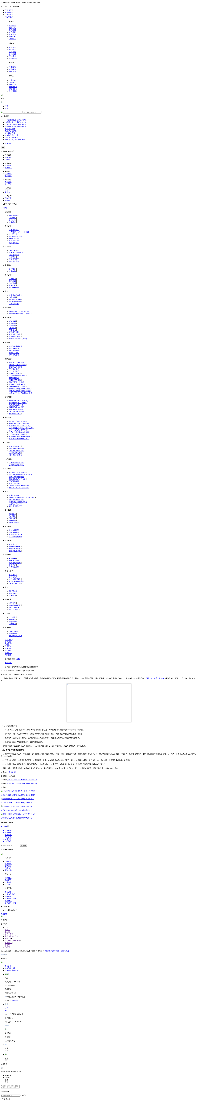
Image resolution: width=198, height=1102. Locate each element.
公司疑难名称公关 (15, 295)
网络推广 (8, 200)
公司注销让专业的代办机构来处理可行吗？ (23, 783)
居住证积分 (13, 593)
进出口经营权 (10, 133)
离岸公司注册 (14, 243)
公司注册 (12, 26)
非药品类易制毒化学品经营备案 (20, 475)
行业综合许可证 (15, 414)
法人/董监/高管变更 (16, 253)
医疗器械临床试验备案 (17, 434)
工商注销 (12, 279)
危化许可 (8, 644)
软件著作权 (13, 544)
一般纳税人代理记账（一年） (20, 314)
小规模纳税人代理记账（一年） (16, 122)
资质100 (8, 938)
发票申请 (8, 882)
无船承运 (12, 56)
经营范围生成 (14, 216)
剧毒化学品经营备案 (16, 477)
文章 (6, 108)
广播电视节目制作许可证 (18, 502)
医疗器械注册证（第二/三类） (20, 426)
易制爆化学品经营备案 (17, 479)
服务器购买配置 (15, 605)
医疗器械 (12, 52)
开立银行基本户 (15, 299)
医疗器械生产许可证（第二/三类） (21, 428)
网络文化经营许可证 (16, 500)
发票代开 (12, 326)
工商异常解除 (14, 304)
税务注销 (12, 281)
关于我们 (8, 15)
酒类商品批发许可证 (16, 405)
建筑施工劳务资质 (11, 135)
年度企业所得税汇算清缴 (18, 339)
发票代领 (12, 323)
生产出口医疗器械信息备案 (19, 432)
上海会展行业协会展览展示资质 (16, 124)
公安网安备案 (14, 634)
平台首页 (8, 10)
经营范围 (12, 84)
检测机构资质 (14, 378)
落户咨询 (12, 595)
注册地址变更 (14, 261)
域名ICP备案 (13, 631)
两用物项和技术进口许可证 (19, 485)
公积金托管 (13, 577)
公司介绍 (8, 861)
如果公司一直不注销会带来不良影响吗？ (22, 780)
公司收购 (12, 271)
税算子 (7, 930)
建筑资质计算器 (10, 898)
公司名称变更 (14, 250)
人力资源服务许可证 (16, 463)
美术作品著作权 (15, 546)
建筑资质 (12, 47)
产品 (6, 106)
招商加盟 (8, 655)
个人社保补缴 (14, 561)
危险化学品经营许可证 (17, 472)
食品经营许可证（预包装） (19, 401)
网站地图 (65, 951)
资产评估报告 (14, 355)
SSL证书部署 (14, 610)
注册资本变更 (14, 255)
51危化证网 (9, 934)
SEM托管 (12, 619)
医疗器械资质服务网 (12, 940)
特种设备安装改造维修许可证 (15, 126)
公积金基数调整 (15, 579)
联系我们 (12, 69)
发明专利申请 (14, 530)
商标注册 (12, 39)
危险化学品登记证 (15, 483)
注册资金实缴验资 (15, 346)
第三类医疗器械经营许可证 (19, 423)
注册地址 (12, 218)
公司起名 (12, 80)
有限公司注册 (10, 129)
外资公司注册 (14, 238)
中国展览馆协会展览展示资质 (15, 120)
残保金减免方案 (15, 563)
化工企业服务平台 (11, 936)
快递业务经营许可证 (16, 448)
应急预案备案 (14, 481)
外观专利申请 (14, 532)
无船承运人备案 (15, 453)
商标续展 (12, 520)
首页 (18, 659)
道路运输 (12, 34)
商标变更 (12, 518)
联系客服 (4, 208)
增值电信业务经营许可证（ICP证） (22, 497)
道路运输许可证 (15, 446)
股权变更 (12, 257)
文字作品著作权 (15, 551)
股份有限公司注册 (15, 236)
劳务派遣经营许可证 (16, 465)
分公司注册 (13, 234)
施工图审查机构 (15, 380)
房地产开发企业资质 (16, 382)
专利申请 (8, 184)
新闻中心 (8, 12)
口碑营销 (12, 624)
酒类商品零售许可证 (16, 407)
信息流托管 (13, 622)
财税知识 (8, 653)
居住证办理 (13, 591)
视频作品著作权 (10, 131)
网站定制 (8, 198)
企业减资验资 (14, 351)
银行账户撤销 (14, 287)
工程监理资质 (14, 371)
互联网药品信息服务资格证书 (20, 436)
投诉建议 (8, 884)
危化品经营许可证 (11, 970)
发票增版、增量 (15, 334)
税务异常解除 (14, 332)
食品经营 (12, 32)
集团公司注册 (14, 241)
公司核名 (12, 82)
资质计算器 (13, 89)
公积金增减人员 (15, 583)
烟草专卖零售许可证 (16, 409)
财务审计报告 (14, 353)
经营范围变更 (14, 259)
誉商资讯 (8, 943)
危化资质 (12, 50)
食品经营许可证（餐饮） (18, 403)
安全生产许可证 (15, 373)
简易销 (7, 945)
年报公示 (12, 330)
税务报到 (12, 321)
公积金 (7, 192)
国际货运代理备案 (11, 137)
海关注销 (12, 283)
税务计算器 (13, 87)
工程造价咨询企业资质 (17, 376)
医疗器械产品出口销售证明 (19, 430)
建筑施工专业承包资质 (17, 365)
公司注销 (12, 54)
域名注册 (12, 603)
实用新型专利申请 (15, 534)
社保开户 (8, 190)
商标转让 (12, 516)
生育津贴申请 (14, 567)
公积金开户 (13, 575)
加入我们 (12, 71)
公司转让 (8, 159)
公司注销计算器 (10, 903)
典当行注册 (13, 58)
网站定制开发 (14, 607)
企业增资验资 (14, 348)
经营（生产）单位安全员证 (15, 139)
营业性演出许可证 (15, 506)
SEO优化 (12, 617)
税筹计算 (8, 901)
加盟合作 (8, 868)
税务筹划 (12, 30)
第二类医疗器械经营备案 (18, 421)
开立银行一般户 (15, 302)
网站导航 (8, 17)
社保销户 (12, 565)
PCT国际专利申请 (15, 537)
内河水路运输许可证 (16, 451)
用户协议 (8, 878)
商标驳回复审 (14, 522)
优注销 (7, 947)
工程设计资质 (14, 369)
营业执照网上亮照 (15, 636)
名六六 (7, 927)
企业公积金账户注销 (16, 581)
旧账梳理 (12, 328)
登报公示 (12, 285)
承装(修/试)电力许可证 (17, 384)
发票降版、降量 (15, 336)
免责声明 (8, 880)
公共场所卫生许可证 (16, 411)
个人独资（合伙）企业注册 (19, 232)
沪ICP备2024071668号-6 (53, 951)
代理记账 (12, 28)
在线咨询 (4, 914)
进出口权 (12, 36)
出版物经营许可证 (15, 504)
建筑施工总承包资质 (16, 363)
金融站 (7, 932)
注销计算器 (13, 91)
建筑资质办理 (10, 968)
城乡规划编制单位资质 (17, 386)
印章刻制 (12, 297)
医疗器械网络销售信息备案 (19, 439)
